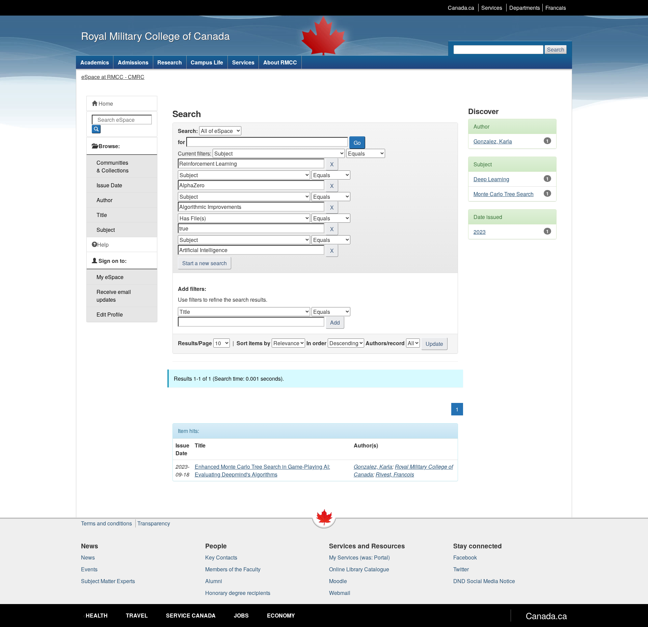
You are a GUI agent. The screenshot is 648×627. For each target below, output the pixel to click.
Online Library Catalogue (359, 569)
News (88, 557)
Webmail (339, 593)
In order (316, 343)
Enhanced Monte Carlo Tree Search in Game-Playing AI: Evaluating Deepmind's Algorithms (262, 470)
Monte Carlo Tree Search (504, 194)
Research (169, 62)
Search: (188, 131)
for (181, 142)
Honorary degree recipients (237, 593)
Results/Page (195, 343)
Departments (524, 7)
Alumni (213, 581)
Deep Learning (491, 179)
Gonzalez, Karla (373, 466)
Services (491, 7)
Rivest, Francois (395, 474)
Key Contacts (221, 557)
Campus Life (207, 62)
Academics (94, 62)
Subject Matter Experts (108, 581)
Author (104, 200)
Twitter (461, 569)
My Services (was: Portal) (359, 557)
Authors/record (385, 343)
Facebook (465, 557)
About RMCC (280, 62)
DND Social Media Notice (484, 581)
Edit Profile (110, 314)
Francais (555, 7)
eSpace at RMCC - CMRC (112, 77)
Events (89, 569)
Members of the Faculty (233, 569)
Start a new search (204, 263)
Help (103, 244)
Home (105, 103)
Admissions (133, 62)
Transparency (153, 523)
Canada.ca (461, 7)
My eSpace (110, 277)
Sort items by (253, 343)
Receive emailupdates (114, 295)
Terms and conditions (106, 523)
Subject (106, 230)
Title (102, 215)
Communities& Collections (113, 166)
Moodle (338, 581)
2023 (480, 232)
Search (555, 49)
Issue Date (109, 185)
